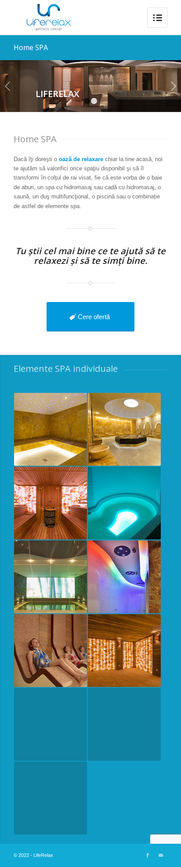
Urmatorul (173, 86)
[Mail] (160, 855)
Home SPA (31, 47)
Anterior (7, 86)
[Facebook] (147, 855)
